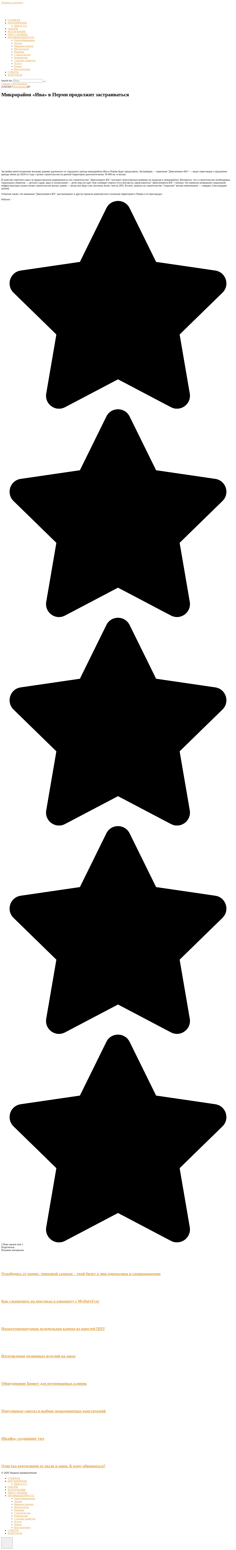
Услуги (18, 63)
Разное (18, 66)
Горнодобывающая (24, 40)
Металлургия (21, 49)
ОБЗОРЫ (13, 28)
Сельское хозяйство (24, 60)
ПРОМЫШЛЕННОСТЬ (21, 37)
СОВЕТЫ (13, 72)
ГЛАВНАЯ (14, 20)
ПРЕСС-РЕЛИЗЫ (17, 34)
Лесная (18, 43)
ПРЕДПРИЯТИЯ (17, 23)
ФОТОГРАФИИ (17, 31)
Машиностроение (24, 46)
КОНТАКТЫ (15, 75)
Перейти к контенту (12, 2)
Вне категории (22, 69)
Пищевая (19, 51)
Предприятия (20, 86)
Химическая (21, 57)
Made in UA (20, 25)
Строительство (22, 54)
